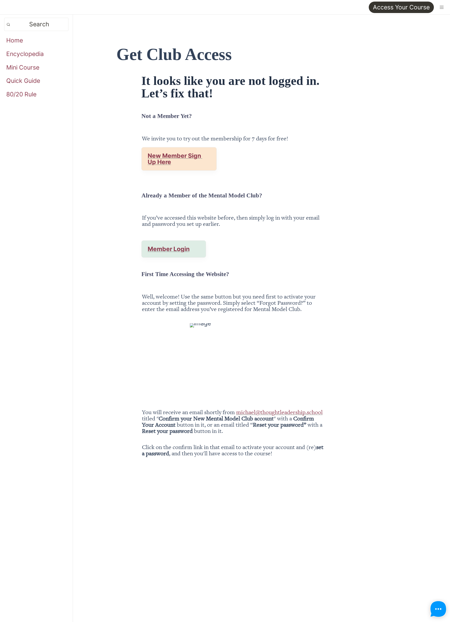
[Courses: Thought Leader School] (6, 7)
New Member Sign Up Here (175, 159)
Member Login (169, 249)
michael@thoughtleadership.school (279, 412)
